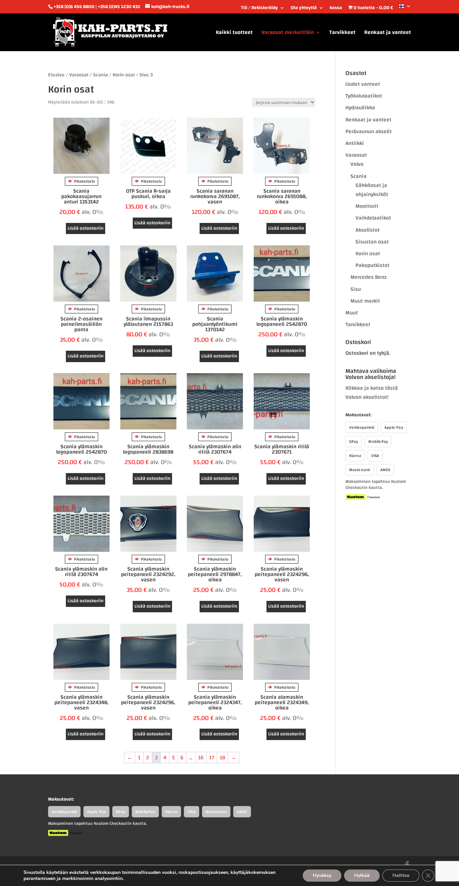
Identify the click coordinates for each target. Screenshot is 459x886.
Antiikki (354, 143)
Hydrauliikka (360, 108)
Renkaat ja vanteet (387, 33)
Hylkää (362, 875)
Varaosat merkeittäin (287, 33)
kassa (336, 8)
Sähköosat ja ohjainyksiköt (372, 189)
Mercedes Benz (368, 277)
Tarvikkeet (342, 33)
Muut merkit (365, 301)
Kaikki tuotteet (234, 33)
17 (211, 758)
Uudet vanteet (362, 84)
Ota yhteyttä (304, 8)
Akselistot (368, 230)
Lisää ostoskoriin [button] (85, 228)
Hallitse (400, 875)
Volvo (357, 164)
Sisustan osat (372, 242)
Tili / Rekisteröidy (259, 8)
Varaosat (78, 74)
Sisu (355, 289)
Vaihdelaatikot (373, 218)
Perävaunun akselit (368, 131)
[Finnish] (405, 9)
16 (201, 758)
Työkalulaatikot (363, 96)
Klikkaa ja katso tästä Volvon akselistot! (371, 392)
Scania (100, 74)
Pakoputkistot (372, 265)
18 (222, 758)
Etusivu (56, 74)
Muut (351, 313)
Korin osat (124, 74)
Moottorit (367, 206)
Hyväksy (322, 875)
